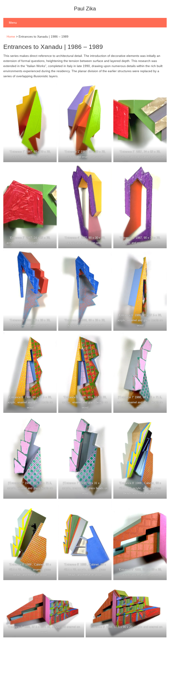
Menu (13, 22)
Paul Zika (85, 9)
